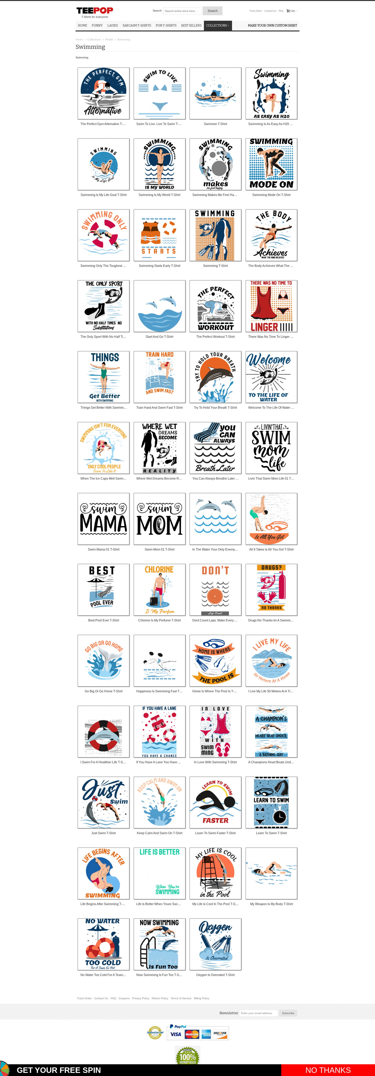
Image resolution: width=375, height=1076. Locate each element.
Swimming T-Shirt (215, 265)
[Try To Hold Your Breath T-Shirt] (215, 377)
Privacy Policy (140, 998)
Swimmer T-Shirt (215, 124)
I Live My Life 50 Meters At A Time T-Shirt (271, 691)
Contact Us (270, 11)
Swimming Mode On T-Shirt (271, 195)
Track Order (255, 11)
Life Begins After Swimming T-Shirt (103, 904)
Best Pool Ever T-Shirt (103, 620)
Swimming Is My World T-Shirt (159, 195)
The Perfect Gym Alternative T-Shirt (103, 124)
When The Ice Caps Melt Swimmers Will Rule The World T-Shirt (103, 478)
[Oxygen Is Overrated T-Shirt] (215, 944)
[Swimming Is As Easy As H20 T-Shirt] (271, 93)
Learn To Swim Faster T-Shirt (215, 833)
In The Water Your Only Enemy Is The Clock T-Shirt (215, 549)
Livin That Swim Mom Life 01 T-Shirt (271, 478)
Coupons (124, 998)
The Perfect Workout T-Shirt (215, 336)
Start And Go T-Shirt (159, 336)
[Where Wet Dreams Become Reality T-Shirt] (159, 448)
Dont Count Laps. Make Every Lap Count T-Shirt (215, 620)
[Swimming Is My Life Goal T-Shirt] (103, 164)
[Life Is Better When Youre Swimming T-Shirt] (159, 873)
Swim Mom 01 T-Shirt (159, 549)
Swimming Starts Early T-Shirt (159, 265)
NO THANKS (328, 1070)
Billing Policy (201, 998)
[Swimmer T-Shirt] (215, 93)
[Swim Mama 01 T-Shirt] (103, 518)
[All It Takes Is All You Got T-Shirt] (271, 518)
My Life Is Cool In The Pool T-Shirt (215, 904)
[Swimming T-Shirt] (215, 235)
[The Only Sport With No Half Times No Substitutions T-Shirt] (103, 306)
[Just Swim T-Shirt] (103, 802)
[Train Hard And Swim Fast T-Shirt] (159, 377)
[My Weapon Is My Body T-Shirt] (271, 873)
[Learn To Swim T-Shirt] (271, 802)
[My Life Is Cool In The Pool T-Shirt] (215, 873)
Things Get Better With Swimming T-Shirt (103, 407)
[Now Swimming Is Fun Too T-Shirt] (159, 944)
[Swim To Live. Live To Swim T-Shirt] (159, 93)
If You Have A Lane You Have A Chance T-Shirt (159, 762)
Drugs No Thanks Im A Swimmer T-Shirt (271, 620)
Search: (157, 10)
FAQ (281, 11)
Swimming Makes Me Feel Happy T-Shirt (215, 195)
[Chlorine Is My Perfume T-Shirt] (159, 589)
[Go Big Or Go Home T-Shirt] (103, 660)
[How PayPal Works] (198, 1032)
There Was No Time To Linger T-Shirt (271, 336)
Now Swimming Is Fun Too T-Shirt (159, 975)
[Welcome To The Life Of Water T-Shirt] (271, 377)
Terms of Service (181, 998)
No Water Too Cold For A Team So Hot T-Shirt (103, 975)
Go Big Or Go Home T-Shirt (103, 691)
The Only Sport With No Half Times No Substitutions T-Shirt (103, 336)
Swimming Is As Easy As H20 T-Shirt (271, 124)
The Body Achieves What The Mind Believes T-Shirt (271, 265)
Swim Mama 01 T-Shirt (103, 549)
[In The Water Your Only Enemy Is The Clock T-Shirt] (215, 518)
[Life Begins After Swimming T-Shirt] (103, 873)
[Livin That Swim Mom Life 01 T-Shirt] (271, 448)
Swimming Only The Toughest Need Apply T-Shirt (103, 265)
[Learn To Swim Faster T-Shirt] (215, 802)
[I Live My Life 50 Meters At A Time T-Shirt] (271, 660)
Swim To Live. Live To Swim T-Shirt (159, 124)
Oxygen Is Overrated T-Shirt (215, 975)
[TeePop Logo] (95, 10)
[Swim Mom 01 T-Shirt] (159, 518)
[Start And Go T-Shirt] (159, 306)
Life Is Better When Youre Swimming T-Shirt (159, 904)
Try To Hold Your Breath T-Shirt (215, 407)
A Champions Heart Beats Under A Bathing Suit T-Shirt (271, 762)
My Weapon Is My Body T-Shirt (271, 904)
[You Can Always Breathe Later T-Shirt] (215, 448)
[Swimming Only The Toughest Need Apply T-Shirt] (103, 235)
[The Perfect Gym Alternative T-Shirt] (103, 93)
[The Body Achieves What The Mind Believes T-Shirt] (271, 235)
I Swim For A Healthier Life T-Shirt (103, 762)
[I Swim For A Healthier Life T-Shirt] (103, 731)
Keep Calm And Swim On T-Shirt (159, 833)
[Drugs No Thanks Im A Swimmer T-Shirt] (271, 589)
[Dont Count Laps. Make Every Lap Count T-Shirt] (215, 589)
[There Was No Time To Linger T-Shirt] (271, 306)
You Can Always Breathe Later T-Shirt (215, 478)
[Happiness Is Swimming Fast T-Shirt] (159, 660)
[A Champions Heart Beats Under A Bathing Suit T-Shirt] (271, 731)
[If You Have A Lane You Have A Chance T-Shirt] (159, 731)
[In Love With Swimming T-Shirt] (215, 731)
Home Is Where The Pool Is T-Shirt (215, 691)
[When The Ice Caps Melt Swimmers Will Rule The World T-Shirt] (103, 448)
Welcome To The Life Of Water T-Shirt (271, 407)
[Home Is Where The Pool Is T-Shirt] (215, 660)
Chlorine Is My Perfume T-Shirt (159, 620)
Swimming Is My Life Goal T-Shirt (104, 195)
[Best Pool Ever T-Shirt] (103, 589)
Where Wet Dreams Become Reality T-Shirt (159, 478)
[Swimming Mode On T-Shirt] (271, 164)
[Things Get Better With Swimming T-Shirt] (103, 377)
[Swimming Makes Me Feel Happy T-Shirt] (215, 164)
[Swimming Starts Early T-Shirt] (159, 235)
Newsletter (228, 1013)
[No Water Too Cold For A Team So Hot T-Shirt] (103, 944)
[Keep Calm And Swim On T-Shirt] (159, 802)
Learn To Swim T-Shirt (271, 833)
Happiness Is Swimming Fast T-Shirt (159, 691)
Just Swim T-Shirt (103, 833)
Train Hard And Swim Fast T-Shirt (159, 407)
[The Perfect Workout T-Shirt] (215, 306)
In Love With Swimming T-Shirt (215, 762)
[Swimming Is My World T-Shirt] (159, 164)
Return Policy (160, 998)
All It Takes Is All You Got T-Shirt (271, 549)
